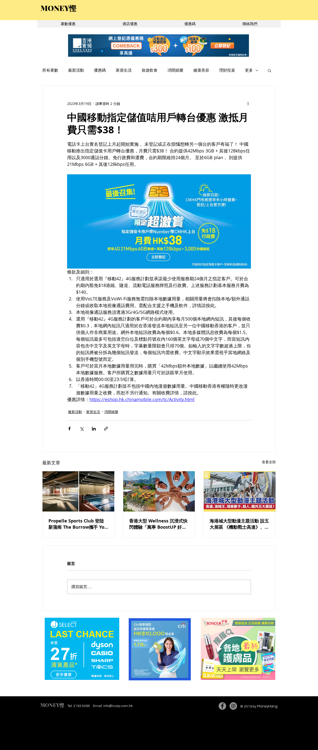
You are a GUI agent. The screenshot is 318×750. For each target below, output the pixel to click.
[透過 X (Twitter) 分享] (81, 428)
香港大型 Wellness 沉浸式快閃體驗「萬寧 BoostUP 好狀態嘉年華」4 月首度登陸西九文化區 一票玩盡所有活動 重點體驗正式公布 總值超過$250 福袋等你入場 (158, 524)
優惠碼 (100, 70)
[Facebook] (222, 706)
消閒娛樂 (175, 70)
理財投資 (227, 70)
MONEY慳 (52, 705)
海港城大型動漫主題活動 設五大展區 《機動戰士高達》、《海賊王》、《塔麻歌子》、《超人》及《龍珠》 (239, 524)
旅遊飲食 (150, 70)
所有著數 (50, 70)
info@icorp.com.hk (118, 706)
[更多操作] (248, 103)
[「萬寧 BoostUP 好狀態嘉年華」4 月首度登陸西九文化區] (159, 491)
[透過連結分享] (106, 428)
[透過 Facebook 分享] (69, 428)
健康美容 (201, 70)
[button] (269, 70)
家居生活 (124, 70)
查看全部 (269, 462)
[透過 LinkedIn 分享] (93, 428)
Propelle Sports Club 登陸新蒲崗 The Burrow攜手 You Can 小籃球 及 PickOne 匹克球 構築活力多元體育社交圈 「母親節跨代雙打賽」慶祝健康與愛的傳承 (77, 524)
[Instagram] (233, 706)
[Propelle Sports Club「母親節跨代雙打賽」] (78, 491)
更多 (249, 70)
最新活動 (76, 70)
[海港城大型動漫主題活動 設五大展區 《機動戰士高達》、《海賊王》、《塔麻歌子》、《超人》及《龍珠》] (240, 491)
